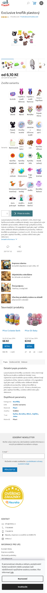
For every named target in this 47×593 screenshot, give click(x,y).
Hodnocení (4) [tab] (14, 362)
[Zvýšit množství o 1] (10, 212)
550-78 (5, 352)
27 (26, 352)
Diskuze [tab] (24, 362)
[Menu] (41, 3)
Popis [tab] (5, 362)
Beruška (22, 414)
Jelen (15, 416)
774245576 (9, 531)
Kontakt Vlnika (6, 549)
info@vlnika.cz (10, 524)
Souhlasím (22, 586)
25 (30, 352)
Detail (7, 346)
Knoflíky (16, 402)
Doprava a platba (7, 552)
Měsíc (29, 414)
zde (12, 572)
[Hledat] (28, 3)
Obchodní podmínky (8, 555)
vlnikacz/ (8, 538)
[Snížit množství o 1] (10, 214)
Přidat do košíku (23, 213)
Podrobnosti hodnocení (29, 17)
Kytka (15, 414)
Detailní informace (8, 239)
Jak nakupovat (6, 558)
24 (34, 352)
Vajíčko (35, 414)
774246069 (9, 527)
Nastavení (22, 578)
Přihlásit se (10, 469)
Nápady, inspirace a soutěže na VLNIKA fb (20, 535)
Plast (15, 408)
